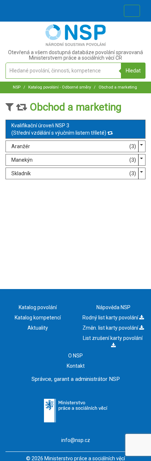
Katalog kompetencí (38, 318)
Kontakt (76, 366)
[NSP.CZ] (75, 44)
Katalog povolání (38, 307)
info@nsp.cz (75, 440)
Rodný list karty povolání (110, 318)
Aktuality (37, 328)
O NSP (75, 356)
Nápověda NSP (113, 307)
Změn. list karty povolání (110, 328)
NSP (17, 87)
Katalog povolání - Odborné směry (59, 87)
